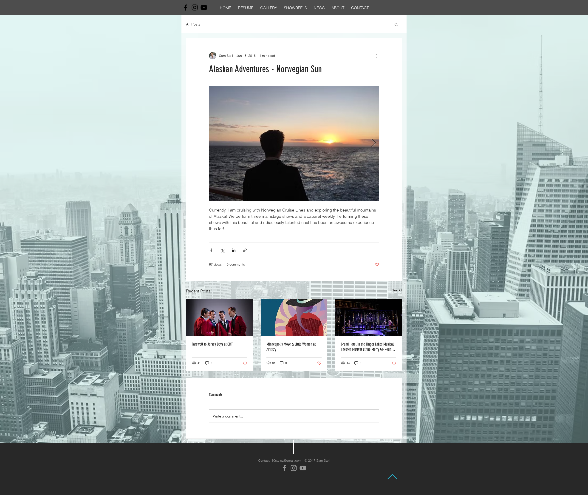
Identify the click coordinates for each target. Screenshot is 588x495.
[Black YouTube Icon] (204, 7)
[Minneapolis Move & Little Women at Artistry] (294, 317)
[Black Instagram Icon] (195, 7)
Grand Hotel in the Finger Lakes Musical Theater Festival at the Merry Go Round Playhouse (367, 347)
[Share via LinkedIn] (234, 250)
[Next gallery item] (373, 143)
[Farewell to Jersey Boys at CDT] (219, 317)
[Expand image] (294, 143)
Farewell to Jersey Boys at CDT (212, 344)
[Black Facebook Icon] (185, 7)
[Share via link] (245, 250)
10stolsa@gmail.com (286, 460)
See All (397, 290)
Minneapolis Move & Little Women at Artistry (291, 347)
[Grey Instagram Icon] (294, 468)
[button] (396, 24)
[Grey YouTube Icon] (303, 468)
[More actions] (376, 55)
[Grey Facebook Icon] (284, 468)
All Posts (193, 24)
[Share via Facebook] (211, 250)
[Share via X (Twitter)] (222, 250)
